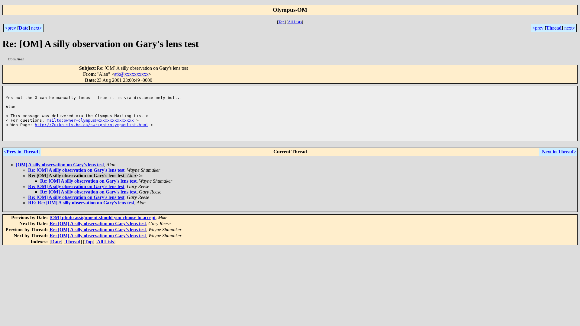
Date (23, 27)
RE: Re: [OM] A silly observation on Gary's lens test (81, 202)
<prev (10, 27)
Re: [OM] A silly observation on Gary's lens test (76, 170)
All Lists (295, 22)
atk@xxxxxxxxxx (131, 74)
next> (36, 27)
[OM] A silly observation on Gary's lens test (60, 164)
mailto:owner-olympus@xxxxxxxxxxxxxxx (90, 120)
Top (281, 22)
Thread (554, 27)
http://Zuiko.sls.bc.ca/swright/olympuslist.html (91, 125)
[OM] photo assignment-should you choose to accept (103, 217)
